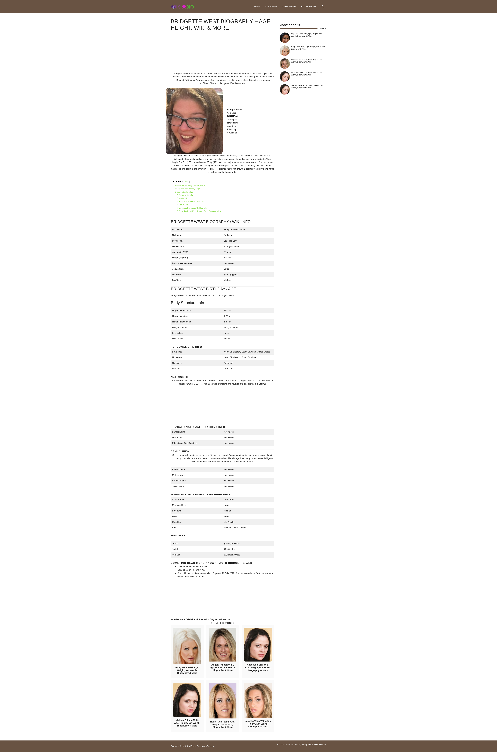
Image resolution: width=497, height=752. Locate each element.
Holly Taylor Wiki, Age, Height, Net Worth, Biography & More (222, 724)
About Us (280, 744)
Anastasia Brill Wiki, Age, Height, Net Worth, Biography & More (258, 667)
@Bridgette (229, 549)
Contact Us (290, 744)
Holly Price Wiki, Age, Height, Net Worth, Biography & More (187, 670)
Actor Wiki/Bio (271, 6)
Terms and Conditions (317, 744)
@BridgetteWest (232, 543)
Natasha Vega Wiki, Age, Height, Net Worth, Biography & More (258, 724)
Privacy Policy (301, 744)
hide (186, 182)
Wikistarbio (224, 619)
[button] (322, 6)
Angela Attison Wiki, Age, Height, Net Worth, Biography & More (223, 667)
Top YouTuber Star (308, 6)
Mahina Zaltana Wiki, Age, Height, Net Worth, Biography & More (187, 723)
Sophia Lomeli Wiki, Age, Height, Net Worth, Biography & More (306, 34)
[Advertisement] (222, 54)
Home (257, 6)
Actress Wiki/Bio (289, 6)
